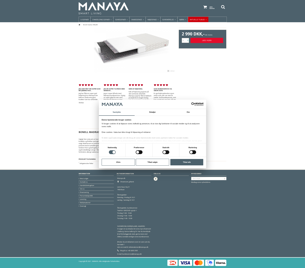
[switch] (139, 152)
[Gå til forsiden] (79, 24)
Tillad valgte (152, 162)
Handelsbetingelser (87, 185)
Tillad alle (187, 162)
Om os (82, 189)
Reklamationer (85, 203)
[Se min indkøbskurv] (205, 7)
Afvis (118, 162)
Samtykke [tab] (117, 112)
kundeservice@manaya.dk (132, 254)
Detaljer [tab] (152, 112)
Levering (83, 199)
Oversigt (83, 206)
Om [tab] (188, 112)
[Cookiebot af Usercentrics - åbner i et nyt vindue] (193, 104)
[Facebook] (156, 179)
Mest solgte (84, 179)
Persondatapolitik (86, 196)
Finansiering (84, 192)
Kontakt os (84, 182)
